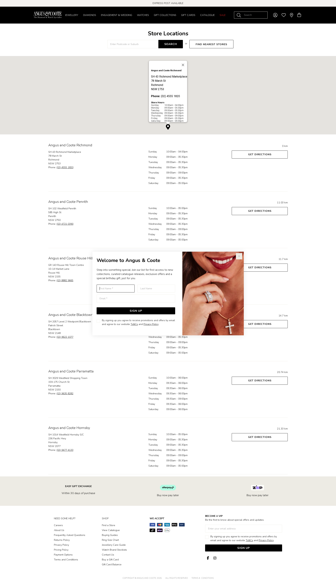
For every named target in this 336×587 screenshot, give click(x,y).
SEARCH (170, 44)
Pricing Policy (61, 549)
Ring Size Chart (110, 540)
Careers (58, 525)
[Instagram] (214, 558)
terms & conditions (202, 578)
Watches (143, 15)
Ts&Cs (134, 324)
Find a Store (108, 525)
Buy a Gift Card (110, 559)
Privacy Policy (151, 324)
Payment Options (63, 554)
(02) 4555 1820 (65, 167)
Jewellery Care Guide (114, 545)
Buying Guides (110, 535)
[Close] (183, 65)
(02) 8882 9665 (65, 280)
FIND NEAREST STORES (211, 44)
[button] (168, 127)
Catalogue (207, 15)
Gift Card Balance (111, 564)
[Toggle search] (239, 15)
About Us (59, 530)
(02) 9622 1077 (65, 337)
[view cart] (299, 15)
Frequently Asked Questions (69, 535)
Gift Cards (188, 15)
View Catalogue (111, 530)
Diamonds (89, 15)
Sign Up (136, 311)
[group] (168, 3)
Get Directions (259, 154)
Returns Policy (62, 540)
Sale (223, 15)
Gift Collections (165, 15)
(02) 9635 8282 (65, 393)
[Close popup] (239, 256)
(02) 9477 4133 (65, 450)
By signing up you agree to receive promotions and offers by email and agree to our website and (138, 322)
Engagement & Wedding (116, 15)
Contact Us (108, 554)
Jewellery (71, 15)
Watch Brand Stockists (114, 549)
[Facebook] (208, 558)
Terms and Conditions (66, 559)
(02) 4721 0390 (65, 224)
